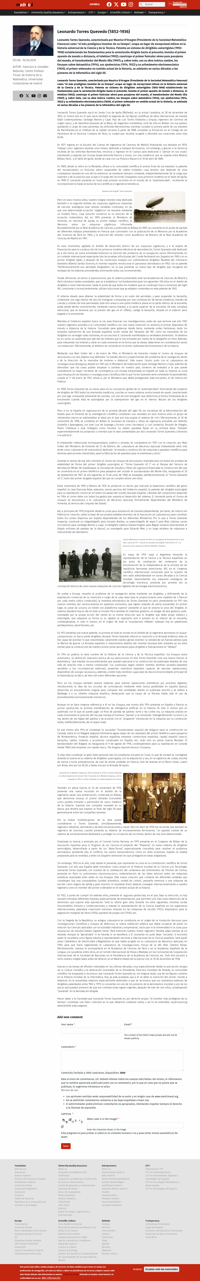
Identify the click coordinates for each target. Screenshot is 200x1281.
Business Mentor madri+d (114, 1188)
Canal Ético (151, 1237)
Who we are (20, 1169)
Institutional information (157, 1224)
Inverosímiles (108, 1230)
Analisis (106, 1234)
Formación (20, 1192)
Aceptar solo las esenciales (161, 1269)
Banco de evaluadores (69, 1192)
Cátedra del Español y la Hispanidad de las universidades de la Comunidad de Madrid (78, 1257)
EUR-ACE (62, 1208)
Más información (51, 1277)
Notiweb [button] (139, 12)
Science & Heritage (68, 1250)
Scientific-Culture (67, 1221)
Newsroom (20, 1172)
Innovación (20, 1247)
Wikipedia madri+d (67, 1244)
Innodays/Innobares (112, 1205)
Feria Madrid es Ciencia (70, 1224)
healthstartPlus (109, 1195)
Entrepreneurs (109, 1165)
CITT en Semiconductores (158, 1172)
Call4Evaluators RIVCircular (28, 1253)
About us (62, 1169)
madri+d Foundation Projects (29, 1250)
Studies (105, 1192)
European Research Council (28, 1234)
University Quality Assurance (72, 1165)
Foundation (20, 1165)
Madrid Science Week (69, 1234)
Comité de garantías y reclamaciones (76, 1185)
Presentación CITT (154, 1169)
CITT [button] (91, 12)
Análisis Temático (67, 1198)
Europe (18, 1221)
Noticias (106, 1227)
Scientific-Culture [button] (120, 12)
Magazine (106, 1250)
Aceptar (137, 1269)
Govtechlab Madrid (111, 1202)
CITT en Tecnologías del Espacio (161, 1188)
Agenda (105, 1244)
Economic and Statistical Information (163, 1230)
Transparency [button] (155, 12)
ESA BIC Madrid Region (113, 1182)
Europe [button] (102, 12)
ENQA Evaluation (66, 1195)
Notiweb (106, 1221)
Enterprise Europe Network (28, 1240)
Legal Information (154, 1227)
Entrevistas (107, 1237)
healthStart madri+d (112, 1185)
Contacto (19, 1195)
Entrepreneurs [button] (76, 12)
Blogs (104, 1240)
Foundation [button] (20, 12)
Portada (106, 1224)
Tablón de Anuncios (24, 1198)
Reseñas (106, 1247)
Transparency (152, 1221)
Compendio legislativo (26, 1188)
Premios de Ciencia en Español (30, 1179)
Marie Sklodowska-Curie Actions (31, 1230)
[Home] (24, 5)
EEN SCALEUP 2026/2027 (26, 1244)
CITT (147, 1165)
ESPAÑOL (95, 4)
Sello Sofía (63, 1205)
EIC (16, 1237)
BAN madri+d (108, 1175)
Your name (67, 1024)
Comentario (67, 1046)
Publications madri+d (25, 1182)
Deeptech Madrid (110, 1198)
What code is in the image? (102, 1118)
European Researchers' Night (72, 1237)
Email (127, 1024)
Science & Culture (67, 1247)
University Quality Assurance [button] (47, 12)
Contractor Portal (23, 1185)
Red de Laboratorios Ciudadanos (74, 1240)
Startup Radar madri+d (113, 1172)
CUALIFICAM (64, 1202)
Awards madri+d (23, 1175)
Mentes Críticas (109, 1253)
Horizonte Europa (23, 1227)
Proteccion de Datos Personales (161, 1234)
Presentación (21, 1224)
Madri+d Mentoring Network (115, 1179)
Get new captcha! (62, 1126)
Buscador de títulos (68, 1188)
